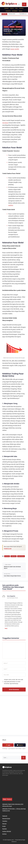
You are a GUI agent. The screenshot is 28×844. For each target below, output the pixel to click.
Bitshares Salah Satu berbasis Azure (12, 567)
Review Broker (6, 818)
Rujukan (4, 828)
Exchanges (14, 11)
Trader (20, 11)
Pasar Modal (19, 26)
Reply (6, 628)
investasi (5, 123)
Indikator (8, 11)
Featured (6, 26)
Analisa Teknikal (6, 831)
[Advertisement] (14, 716)
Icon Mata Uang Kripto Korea (12, 576)
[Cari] (24, 4)
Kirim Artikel (18, 748)
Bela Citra (8, 33)
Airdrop (4, 834)
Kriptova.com (7, 548)
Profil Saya (4, 748)
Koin (16, 8)
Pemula (12, 8)
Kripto (4, 826)
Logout (23, 748)
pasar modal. (15, 49)
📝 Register (20, 745)
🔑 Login (8, 745)
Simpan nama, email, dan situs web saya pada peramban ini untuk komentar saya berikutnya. (13, 681)
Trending (21, 8)
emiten (10, 205)
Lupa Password (11, 748)
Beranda (6, 8)
